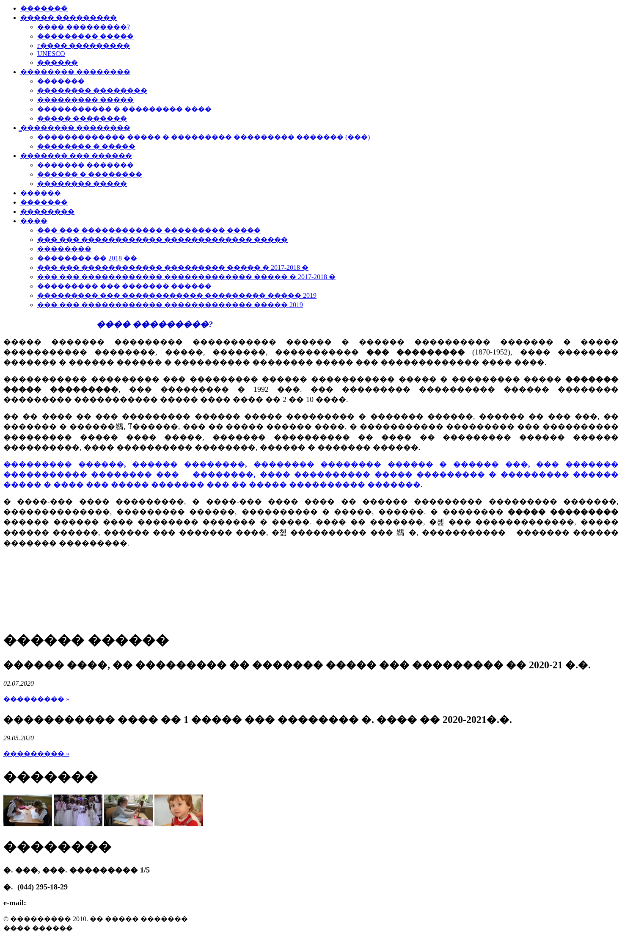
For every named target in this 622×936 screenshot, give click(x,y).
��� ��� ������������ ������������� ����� (162, 239)
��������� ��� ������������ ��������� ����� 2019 (177, 295)
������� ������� (85, 165)
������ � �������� (89, 174)
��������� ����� (85, 36)
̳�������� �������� (75, 127)
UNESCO (51, 53)
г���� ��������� (83, 45)
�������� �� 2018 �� (87, 258)
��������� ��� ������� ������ (124, 286)
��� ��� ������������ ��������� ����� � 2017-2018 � (172, 267)
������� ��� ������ (76, 155)
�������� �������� (75, 71)
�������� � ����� (86, 146)
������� (44, 8)
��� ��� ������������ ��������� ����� (149, 230)
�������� (47, 211)
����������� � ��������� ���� (124, 109)
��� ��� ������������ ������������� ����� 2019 (170, 304)
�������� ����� (82, 183)
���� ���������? (83, 26)
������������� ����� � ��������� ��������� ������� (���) (203, 137)
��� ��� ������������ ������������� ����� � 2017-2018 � (186, 276)
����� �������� (82, 118)
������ (57, 62)
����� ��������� (68, 17)
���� (33, 220)
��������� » (36, 699)
